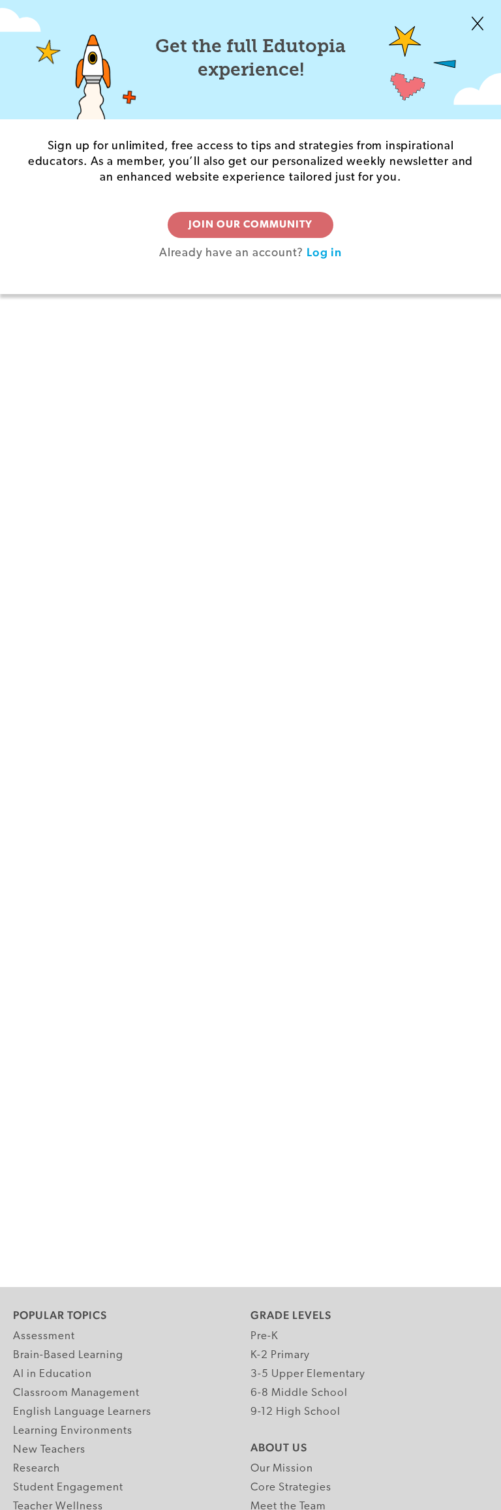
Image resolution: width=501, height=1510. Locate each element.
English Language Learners (82, 1411)
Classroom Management (76, 1393)
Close (477, 23)
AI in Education (52, 1374)
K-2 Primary (280, 1355)
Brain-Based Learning (68, 1355)
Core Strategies (290, 1487)
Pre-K (264, 1336)
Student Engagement (68, 1487)
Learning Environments (72, 1430)
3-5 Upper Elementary (307, 1374)
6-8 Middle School (299, 1393)
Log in (324, 252)
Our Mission (281, 1468)
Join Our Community (250, 225)
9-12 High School (295, 1411)
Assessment (44, 1336)
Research (36, 1468)
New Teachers (49, 1449)
